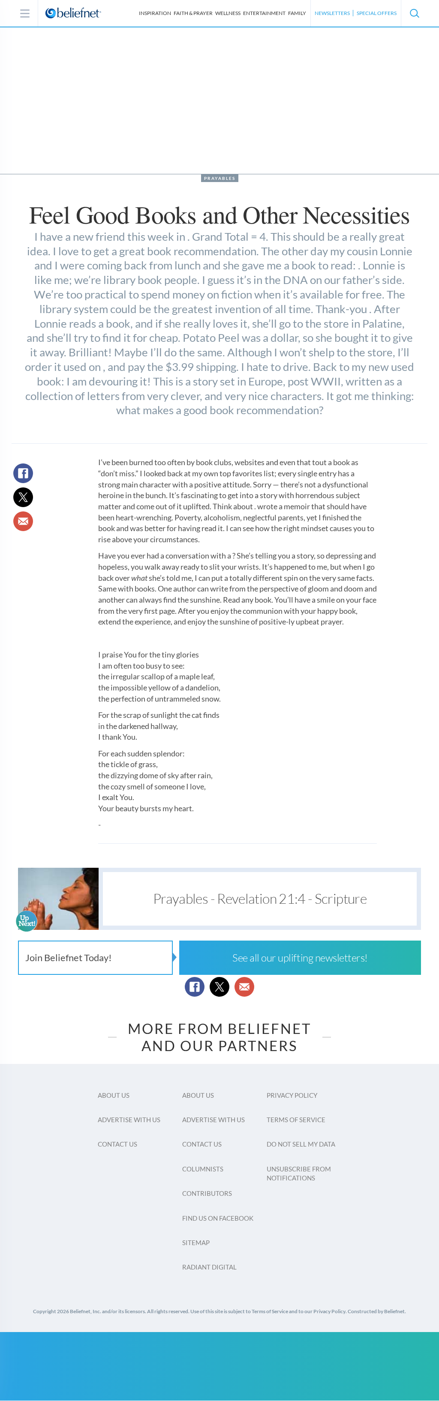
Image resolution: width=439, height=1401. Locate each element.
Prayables (219, 178)
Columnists (202, 1169)
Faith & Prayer (193, 13)
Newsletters (332, 13)
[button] (414, 13)
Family (297, 13)
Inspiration (155, 13)
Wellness (228, 13)
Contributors (207, 1193)
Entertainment (264, 13)
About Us (113, 1095)
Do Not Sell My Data (301, 1144)
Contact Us (117, 1144)
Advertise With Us (129, 1119)
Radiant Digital (209, 1267)
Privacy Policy (292, 1095)
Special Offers (377, 13)
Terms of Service (296, 1119)
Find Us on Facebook (217, 1218)
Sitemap (196, 1242)
